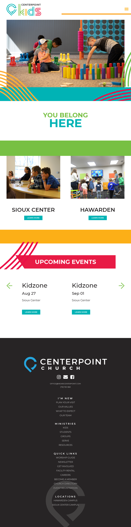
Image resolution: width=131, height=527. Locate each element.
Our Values (65, 406)
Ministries (65, 423)
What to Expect (65, 411)
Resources (65, 445)
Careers (65, 475)
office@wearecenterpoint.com (65, 384)
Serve (65, 440)
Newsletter (65, 462)
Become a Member (65, 479)
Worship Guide (65, 457)
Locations (65, 496)
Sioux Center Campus (65, 505)
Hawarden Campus (65, 500)
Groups (65, 436)
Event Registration (65, 488)
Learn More (33, 218)
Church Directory (65, 483)
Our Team (66, 415)
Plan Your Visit (65, 402)
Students (65, 432)
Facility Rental (65, 470)
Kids (65, 427)
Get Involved (65, 466)
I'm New (65, 398)
